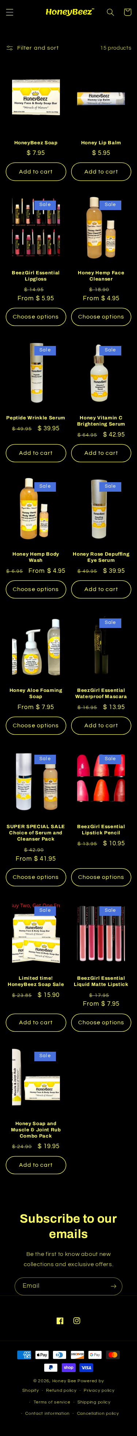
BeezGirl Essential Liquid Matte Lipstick (101, 981)
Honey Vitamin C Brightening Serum (101, 421)
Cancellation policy (98, 1414)
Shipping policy (94, 1402)
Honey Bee (64, 1381)
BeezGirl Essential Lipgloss (36, 276)
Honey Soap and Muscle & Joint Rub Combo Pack (36, 1130)
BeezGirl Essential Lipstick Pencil (101, 829)
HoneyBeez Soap (36, 142)
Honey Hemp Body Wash (35, 557)
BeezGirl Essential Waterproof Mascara (101, 693)
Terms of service (52, 1402)
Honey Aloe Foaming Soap (35, 693)
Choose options (36, 317)
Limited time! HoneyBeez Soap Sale (36, 981)
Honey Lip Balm (101, 142)
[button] (9, 12)
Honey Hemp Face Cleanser (101, 276)
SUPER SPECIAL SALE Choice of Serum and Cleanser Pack (36, 833)
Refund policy (61, 1391)
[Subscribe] (113, 1286)
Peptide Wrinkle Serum (35, 417)
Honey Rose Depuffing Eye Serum (101, 557)
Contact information (47, 1414)
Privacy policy (99, 1391)
